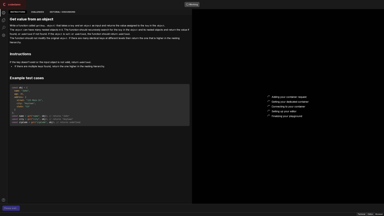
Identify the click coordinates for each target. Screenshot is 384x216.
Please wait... (11, 208)
